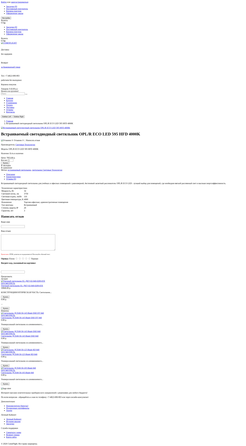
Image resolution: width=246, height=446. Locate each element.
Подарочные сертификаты (17, 408)
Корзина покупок (13, 11)
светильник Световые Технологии (47, 170)
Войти (4, 2)
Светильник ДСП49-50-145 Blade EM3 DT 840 (21, 318)
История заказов (13, 421)
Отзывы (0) (11, 179)
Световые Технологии (25, 145)
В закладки (6, 165)
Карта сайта (11, 437)
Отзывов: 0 (19, 140)
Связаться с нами (13, 432)
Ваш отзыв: (6, 231)
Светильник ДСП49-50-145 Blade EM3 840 (19, 336)
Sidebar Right (19, 117)
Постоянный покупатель (17, 9)
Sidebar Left (6, 117)
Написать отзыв (33, 140)
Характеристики (13, 177)
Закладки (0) (11, 6)
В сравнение (6, 168)
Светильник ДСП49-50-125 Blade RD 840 (19, 354)
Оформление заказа (14, 13)
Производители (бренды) (17, 406)
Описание (10, 174)
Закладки (10, 424)
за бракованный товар (10, 67)
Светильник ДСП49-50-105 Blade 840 (17, 373)
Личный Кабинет (13, 419)
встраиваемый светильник (19, 170)
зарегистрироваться (19, 2)
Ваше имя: (5, 222)
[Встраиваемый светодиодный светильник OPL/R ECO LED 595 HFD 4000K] (35, 128)
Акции (9, 410)
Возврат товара (12, 435)
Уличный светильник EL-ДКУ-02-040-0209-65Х (22, 286)
